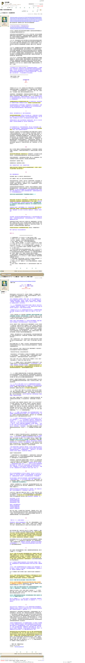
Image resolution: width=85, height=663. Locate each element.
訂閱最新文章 (19, 4)
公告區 (31, 7)
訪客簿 (35, 7)
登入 (64, 662)
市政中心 (40, 7)
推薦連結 (26, 7)
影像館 (22, 7)
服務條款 (13, 660)
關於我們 (6, 660)
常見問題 (10, 660)
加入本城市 (6, 4)
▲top (43, 658)
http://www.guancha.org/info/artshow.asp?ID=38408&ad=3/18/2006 (22, 281)
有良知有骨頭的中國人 (7, 9)
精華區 (13, 7)
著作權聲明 (17, 660)
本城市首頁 (4, 7)
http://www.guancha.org (19, 646)
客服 (25, 660)
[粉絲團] (14, 661)
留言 (2, 25)
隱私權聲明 (21, 660)
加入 (66, 662)
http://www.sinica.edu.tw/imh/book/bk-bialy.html (19, 27)
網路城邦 (42, 0)
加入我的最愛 (14, 4)
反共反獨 (7, 2)
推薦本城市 (10, 4)
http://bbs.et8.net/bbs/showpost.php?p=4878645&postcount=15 (22, 28)
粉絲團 (16, 662)
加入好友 (5, 25)
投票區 (18, 7)
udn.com (43, 660)
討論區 (9, 7)
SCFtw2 (8, 3)
